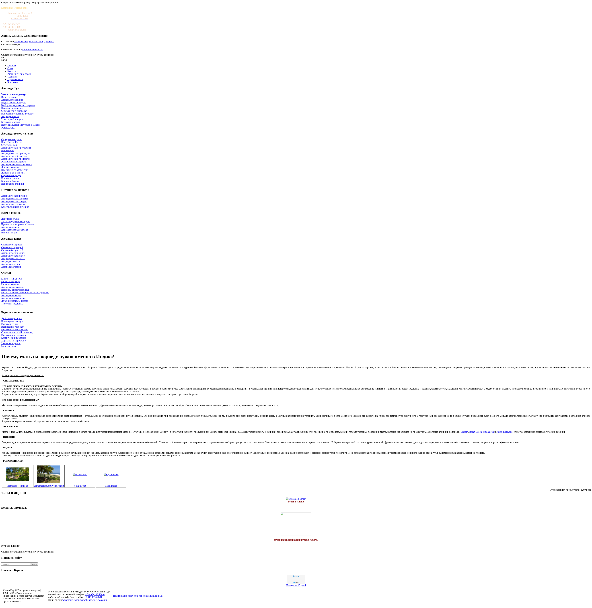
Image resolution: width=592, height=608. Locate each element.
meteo (296, 582)
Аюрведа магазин (10, 264)
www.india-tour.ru (71, 600)
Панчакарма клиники (12, 183)
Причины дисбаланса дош (15, 289)
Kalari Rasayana (504, 431)
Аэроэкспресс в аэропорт (14, 230)
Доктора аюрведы (10, 167)
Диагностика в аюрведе (13, 161)
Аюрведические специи (14, 201)
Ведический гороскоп (12, 326)
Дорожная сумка (10, 218)
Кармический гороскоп (13, 338)
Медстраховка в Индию (13, 102)
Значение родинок (11, 343)
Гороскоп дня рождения (13, 335)
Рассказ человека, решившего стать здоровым (25, 292)
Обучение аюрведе (11, 175)
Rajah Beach (475, 431)
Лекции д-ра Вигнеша (13, 172)
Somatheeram (21, 41)
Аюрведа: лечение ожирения (16, 164)
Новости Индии (9, 232)
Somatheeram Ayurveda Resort (49, 485)
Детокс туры (7, 127)
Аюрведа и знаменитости (14, 298)
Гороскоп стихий (10, 324)
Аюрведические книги (13, 253)
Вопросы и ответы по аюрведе (17, 113)
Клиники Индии (10, 178)
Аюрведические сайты (13, 258)
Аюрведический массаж (14, 156)
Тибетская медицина (12, 303)
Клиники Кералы (10, 181)
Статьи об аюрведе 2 (12, 250)
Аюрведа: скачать (10, 261)
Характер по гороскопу (13, 340)
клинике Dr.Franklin (32, 49)
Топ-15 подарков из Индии (15, 221)
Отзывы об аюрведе (11, 244)
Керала (296, 576)
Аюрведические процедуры (16, 153)
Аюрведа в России (11, 266)
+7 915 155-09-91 (93, 597)
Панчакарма (7, 150)
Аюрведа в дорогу (11, 227)
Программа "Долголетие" (14, 170)
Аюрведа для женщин (12, 287)
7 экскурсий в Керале (12, 119)
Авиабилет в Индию (12, 99)
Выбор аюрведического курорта (18, 105)
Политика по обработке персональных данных (137, 595)
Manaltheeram (36, 41)
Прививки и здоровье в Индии (17, 224)
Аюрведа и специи (11, 295)
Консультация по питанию (15, 207)
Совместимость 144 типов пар (17, 332)
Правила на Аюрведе (12, 108)
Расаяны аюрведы (10, 284)
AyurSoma (49, 41)
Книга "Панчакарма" (12, 278)
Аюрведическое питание (14, 195)
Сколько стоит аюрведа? (14, 111)
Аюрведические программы (16, 147)
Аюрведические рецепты (14, 198)
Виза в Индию (8, 97)
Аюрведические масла (13, 204)
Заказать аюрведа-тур (13, 94)
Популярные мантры (12, 321)
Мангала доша (8, 346)
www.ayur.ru (101, 600)
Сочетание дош (9, 145)
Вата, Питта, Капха (11, 142)
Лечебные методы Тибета (14, 301)
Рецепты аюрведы (10, 281)
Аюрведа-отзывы (10, 116)
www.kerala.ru (87, 600)
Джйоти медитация (11, 318)
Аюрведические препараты (15, 158)
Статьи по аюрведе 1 (12, 247)
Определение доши (11, 139)
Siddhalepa (488, 431)
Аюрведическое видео (13, 255)
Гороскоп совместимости (14, 329)
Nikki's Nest (80, 485)
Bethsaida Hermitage (17, 485)
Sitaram (464, 431)
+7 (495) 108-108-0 (95, 594)
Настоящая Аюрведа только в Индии (20, 124)
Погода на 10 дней (296, 585)
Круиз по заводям (10, 122)
